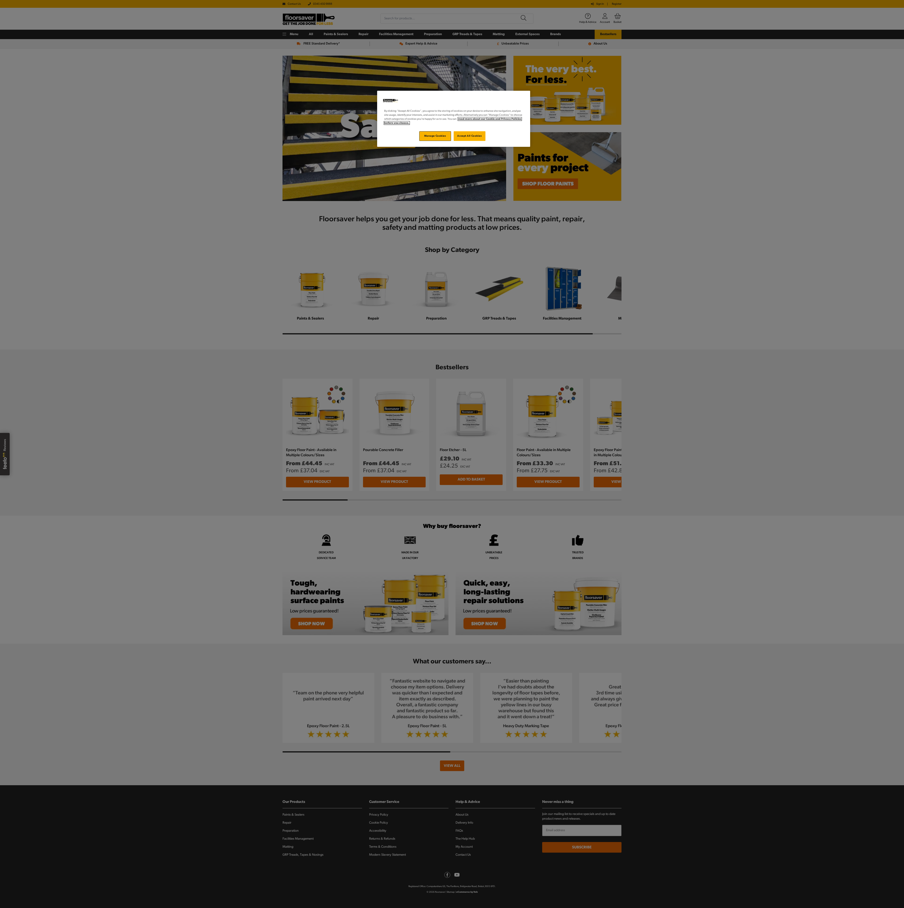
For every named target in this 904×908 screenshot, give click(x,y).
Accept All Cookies (469, 136)
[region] (453, 119)
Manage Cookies (435, 136)
